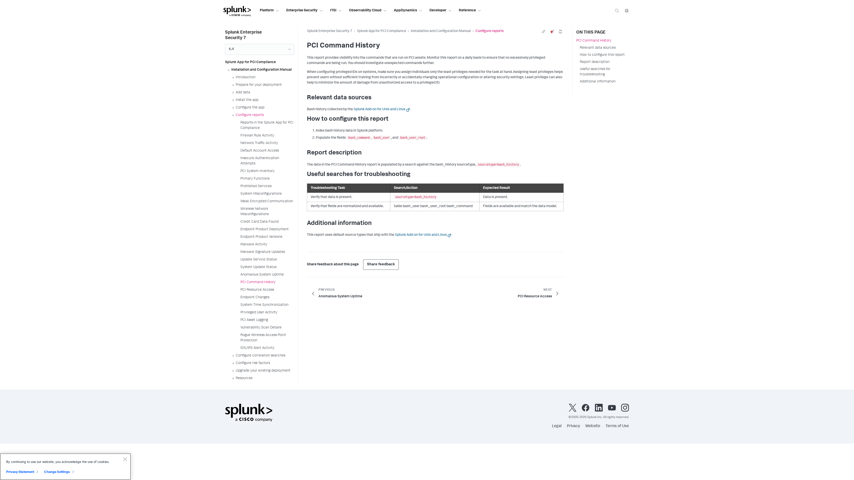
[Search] (617, 10)
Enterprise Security (302, 10)
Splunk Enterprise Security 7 (329, 31)
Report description (595, 62)
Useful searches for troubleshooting (595, 72)
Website (592, 426)
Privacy (573, 426)
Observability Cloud (365, 10)
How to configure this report (602, 55)
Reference (467, 10)
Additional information (598, 82)
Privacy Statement (20, 472)
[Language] (627, 10)
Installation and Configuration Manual (441, 31)
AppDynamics (405, 10)
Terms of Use (617, 426)
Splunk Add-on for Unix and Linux (379, 109)
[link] (543, 31)
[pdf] (560, 31)
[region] (65, 466)
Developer (437, 10)
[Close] (125, 459)
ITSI (333, 10)
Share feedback (381, 264)
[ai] (552, 31)
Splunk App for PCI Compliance (381, 31)
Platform (267, 10)
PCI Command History (593, 41)
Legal (557, 426)
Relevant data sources (598, 48)
